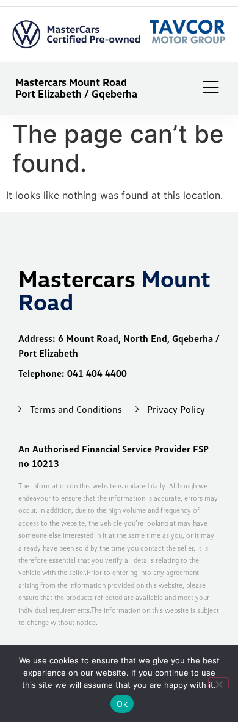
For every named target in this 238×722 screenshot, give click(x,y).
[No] (218, 682)
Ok (122, 704)
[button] (211, 88)
